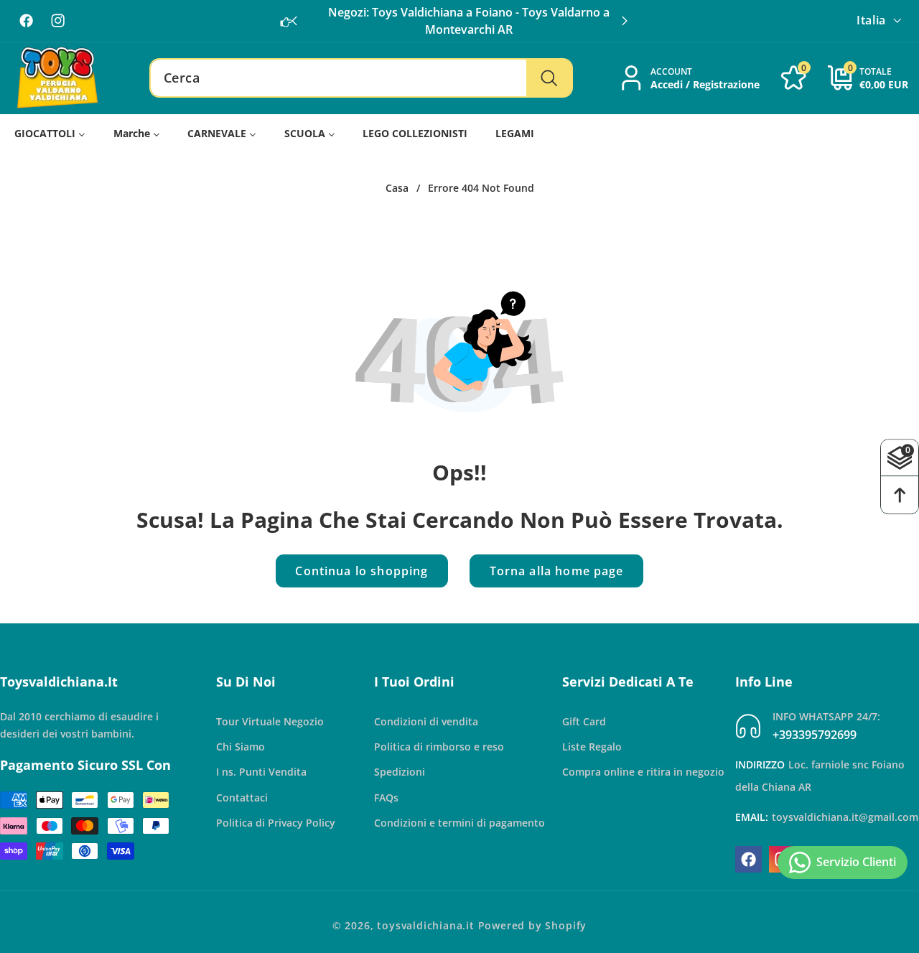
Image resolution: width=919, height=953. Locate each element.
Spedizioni (399, 772)
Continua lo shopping (361, 571)
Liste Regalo (592, 746)
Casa (397, 188)
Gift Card (584, 721)
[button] (624, 20)
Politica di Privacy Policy (275, 822)
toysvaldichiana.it (426, 925)
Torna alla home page (557, 571)
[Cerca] (549, 78)
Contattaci (242, 797)
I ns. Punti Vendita (261, 772)
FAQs (386, 797)
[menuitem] (50, 134)
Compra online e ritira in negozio (643, 772)
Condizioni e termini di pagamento (459, 822)
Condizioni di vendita (426, 721)
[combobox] (361, 78)
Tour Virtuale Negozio (270, 721)
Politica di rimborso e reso (439, 746)
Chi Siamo (240, 746)
